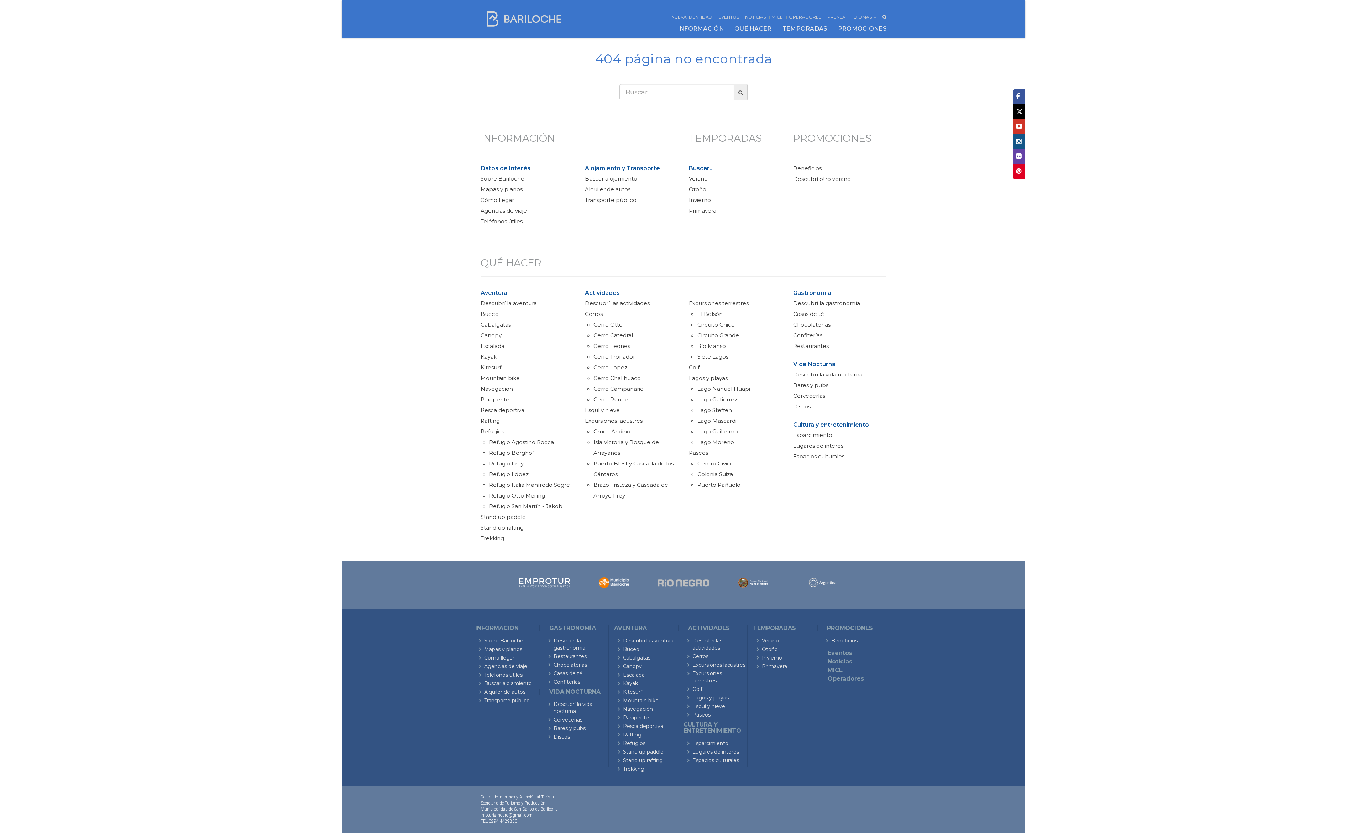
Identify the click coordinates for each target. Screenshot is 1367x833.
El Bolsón (710, 314)
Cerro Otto (608, 324)
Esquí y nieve (602, 410)
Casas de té (808, 314)
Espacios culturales (818, 456)
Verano (698, 178)
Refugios (492, 431)
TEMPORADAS (804, 28)
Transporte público (611, 200)
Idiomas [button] (863, 17)
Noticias (755, 17)
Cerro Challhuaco (617, 378)
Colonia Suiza (715, 474)
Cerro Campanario (618, 388)
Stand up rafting (502, 527)
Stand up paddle (503, 517)
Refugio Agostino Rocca (521, 442)
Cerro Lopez (610, 367)
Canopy (491, 335)
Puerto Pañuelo (718, 484)
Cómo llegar (497, 200)
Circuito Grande (718, 335)
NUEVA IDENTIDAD (691, 17)
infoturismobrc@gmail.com (507, 815)
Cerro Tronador (614, 356)
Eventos (728, 17)
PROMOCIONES (862, 28)
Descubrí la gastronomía (826, 303)
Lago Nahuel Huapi (723, 388)
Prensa (836, 17)
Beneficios (807, 168)
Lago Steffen (714, 410)
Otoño (697, 189)
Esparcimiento (812, 435)
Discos (802, 406)
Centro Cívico (715, 463)
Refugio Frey (506, 463)
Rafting (490, 420)
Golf (694, 367)
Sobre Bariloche (502, 178)
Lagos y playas (708, 378)
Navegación (497, 388)
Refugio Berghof (511, 452)
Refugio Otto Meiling (517, 495)
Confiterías (807, 335)
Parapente (495, 399)
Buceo (490, 314)
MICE (777, 17)
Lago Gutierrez (717, 399)
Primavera (702, 210)
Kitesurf (491, 367)
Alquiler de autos (607, 189)
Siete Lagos (712, 356)
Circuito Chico (716, 324)
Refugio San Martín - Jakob (525, 506)
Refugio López (509, 474)
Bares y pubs (810, 385)
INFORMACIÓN (701, 28)
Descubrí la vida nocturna (828, 374)
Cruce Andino (611, 431)
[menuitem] (700, 29)
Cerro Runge (610, 399)
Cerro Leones (611, 346)
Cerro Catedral (613, 335)
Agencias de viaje (504, 210)
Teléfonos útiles (502, 221)
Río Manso (711, 346)
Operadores (805, 17)
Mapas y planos (502, 189)
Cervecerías (809, 395)
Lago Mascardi (717, 420)
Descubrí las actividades (617, 303)
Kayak (489, 356)
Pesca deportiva (502, 410)
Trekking (492, 538)
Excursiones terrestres (719, 303)
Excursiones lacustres (614, 420)
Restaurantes (811, 346)
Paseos (698, 452)
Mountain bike (500, 378)
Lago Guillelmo (717, 431)
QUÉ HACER (753, 28)
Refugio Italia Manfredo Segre (529, 484)
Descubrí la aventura (509, 303)
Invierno (700, 200)
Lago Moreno (715, 442)
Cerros (594, 314)
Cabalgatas (496, 324)
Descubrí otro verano (822, 179)
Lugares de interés (818, 445)
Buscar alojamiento (611, 178)
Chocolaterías (812, 324)
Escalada (492, 346)
